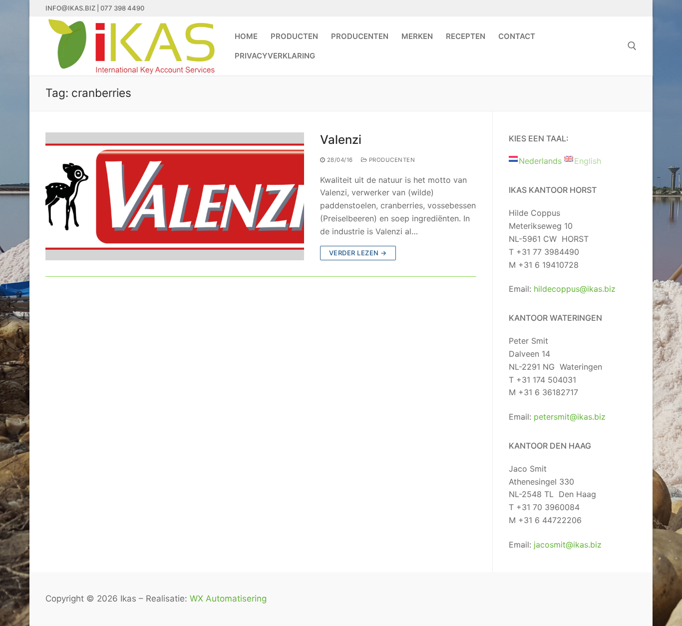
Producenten (391, 159)
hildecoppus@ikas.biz (575, 289)
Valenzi (340, 139)
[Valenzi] (174, 196)
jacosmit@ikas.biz (568, 545)
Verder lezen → (358, 253)
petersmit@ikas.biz (570, 417)
